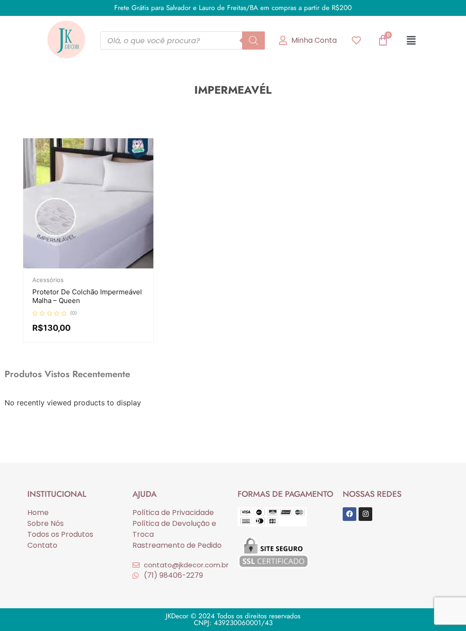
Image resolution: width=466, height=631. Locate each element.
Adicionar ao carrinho (104, 266)
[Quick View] (91, 266)
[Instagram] (365, 514)
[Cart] (383, 40)
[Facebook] (349, 514)
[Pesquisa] (253, 40)
